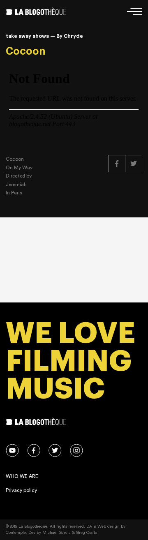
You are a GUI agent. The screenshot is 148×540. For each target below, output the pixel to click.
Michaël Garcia (56, 533)
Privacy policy (21, 490)
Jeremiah (16, 184)
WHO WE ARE (22, 476)
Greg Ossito (86, 533)
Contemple (16, 533)
